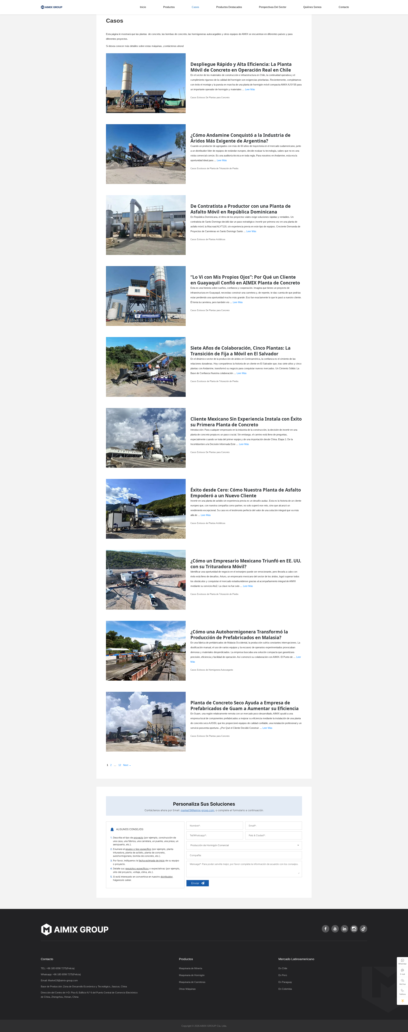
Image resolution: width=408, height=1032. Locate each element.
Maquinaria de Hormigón (191, 975)
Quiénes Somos (312, 7)
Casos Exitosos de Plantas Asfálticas (207, 239)
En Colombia (285, 989)
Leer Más (250, 89)
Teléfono (402, 994)
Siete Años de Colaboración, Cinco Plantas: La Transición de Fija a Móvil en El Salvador (240, 351)
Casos (195, 7)
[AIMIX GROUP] (52, 7)
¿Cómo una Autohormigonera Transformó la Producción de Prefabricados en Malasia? (239, 634)
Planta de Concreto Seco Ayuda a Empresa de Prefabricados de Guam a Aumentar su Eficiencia (244, 705)
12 (120, 765)
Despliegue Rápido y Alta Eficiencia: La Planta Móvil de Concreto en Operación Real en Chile (241, 67)
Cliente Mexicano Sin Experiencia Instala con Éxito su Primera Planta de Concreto (246, 422)
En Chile (282, 968)
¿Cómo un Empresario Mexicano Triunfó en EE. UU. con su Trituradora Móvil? (245, 563)
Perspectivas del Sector (272, 7)
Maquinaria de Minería (190, 968)
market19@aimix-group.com (197, 810)
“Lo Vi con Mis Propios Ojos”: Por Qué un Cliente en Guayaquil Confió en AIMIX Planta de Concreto (245, 280)
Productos (169, 7)
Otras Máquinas (187, 989)
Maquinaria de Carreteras (192, 982)
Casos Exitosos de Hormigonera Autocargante (211, 670)
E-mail (402, 974)
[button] (402, 1001)
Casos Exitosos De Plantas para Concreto (209, 97)
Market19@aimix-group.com (63, 980)
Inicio (143, 7)
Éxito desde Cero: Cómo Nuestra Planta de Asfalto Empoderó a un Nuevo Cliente (245, 493)
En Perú (282, 975)
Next (127, 765)
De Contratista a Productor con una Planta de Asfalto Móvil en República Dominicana (240, 209)
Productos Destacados (229, 7)
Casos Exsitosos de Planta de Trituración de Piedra (214, 168)
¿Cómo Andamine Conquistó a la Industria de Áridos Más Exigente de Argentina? (240, 138)
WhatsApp (402, 964)
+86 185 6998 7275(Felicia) (60, 968)
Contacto (344, 7)
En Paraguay (285, 982)
